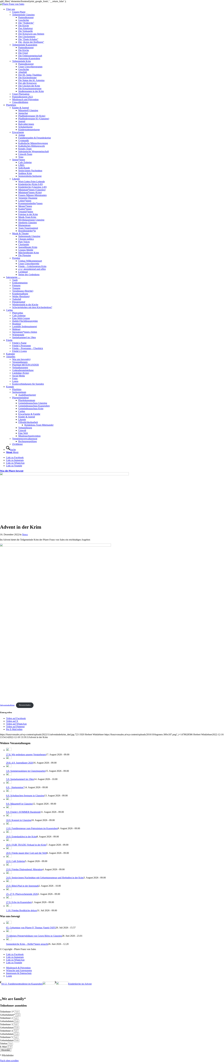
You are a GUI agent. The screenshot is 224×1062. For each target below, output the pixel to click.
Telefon (4, 1043)
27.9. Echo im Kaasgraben (19, 902)
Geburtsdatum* (7, 1015)
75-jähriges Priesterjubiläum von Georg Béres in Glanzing (34, 936)
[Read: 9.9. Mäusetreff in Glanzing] (9, 799)
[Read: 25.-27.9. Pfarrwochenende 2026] (9, 889)
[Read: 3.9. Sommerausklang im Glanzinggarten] (9, 766)
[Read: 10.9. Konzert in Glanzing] (9, 815)
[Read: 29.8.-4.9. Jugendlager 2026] (9, 758)
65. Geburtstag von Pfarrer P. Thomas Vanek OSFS (31, 927)
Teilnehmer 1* (7, 1011)
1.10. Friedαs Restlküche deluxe (21, 910)
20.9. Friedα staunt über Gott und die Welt (26, 853)
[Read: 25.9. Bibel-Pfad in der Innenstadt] (9, 881)
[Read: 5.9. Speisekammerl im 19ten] (9, 774)
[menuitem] (115, 56)
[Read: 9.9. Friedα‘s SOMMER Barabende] (9, 807)
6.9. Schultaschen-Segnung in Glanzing (25, 795)
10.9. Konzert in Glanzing (18, 820)
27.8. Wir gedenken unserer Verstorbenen (26, 754)
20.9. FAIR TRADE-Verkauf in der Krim (26, 844)
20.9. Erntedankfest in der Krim (21, 836)
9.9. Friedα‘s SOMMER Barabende (23, 812)
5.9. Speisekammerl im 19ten (20, 779)
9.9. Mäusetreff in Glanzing (19, 803)
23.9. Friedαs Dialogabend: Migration (24, 869)
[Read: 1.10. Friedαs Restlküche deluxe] (9, 906)
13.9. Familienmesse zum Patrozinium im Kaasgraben (32, 828)
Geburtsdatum (7, 1021)
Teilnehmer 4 (6, 1030)
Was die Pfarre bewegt (11, 471)
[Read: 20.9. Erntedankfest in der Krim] (9, 832)
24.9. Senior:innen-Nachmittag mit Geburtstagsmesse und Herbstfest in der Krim (45, 877)
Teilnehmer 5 (6, 1037)
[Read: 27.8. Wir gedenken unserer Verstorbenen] (9, 750)
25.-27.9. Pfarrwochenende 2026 (22, 894)
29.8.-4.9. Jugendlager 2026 (19, 762)
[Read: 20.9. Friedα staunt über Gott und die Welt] (9, 848)
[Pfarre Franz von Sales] (12, 4)
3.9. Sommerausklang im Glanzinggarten (25, 771)
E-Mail (3, 1046)
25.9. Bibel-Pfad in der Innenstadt (22, 886)
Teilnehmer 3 (6, 1024)
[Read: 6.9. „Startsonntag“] (9, 782)
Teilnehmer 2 (6, 1018)
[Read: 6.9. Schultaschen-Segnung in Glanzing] (9, 791)
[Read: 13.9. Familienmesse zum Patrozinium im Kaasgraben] (9, 824)
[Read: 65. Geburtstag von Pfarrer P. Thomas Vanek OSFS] (9, 923)
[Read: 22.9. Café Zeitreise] (9, 856)
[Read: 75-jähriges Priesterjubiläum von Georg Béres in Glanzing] (9, 931)
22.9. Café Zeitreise (15, 861)
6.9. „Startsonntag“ (15, 787)
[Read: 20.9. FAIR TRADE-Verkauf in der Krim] (9, 840)
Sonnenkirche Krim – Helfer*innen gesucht (27, 944)
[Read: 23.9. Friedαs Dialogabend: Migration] (9, 865)
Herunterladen (25, 705)
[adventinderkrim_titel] (64, 474)
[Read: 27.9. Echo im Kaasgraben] (9, 897)
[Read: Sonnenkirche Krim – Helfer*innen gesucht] (9, 939)
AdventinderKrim (7, 705)
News (25, 534)
